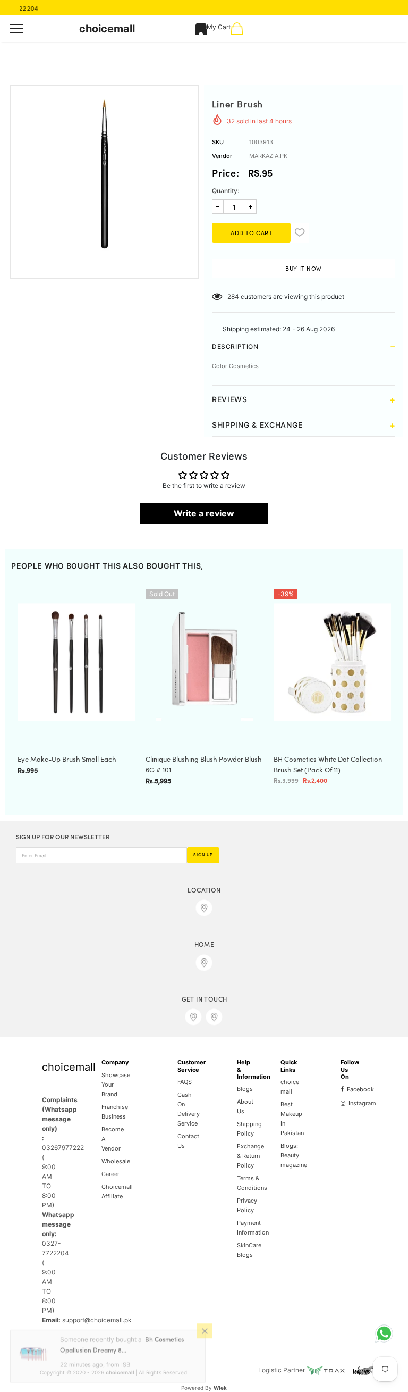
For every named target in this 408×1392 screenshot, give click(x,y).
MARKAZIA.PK (268, 156)
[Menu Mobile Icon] (16, 28)
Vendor (222, 156)
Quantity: (225, 191)
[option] (104, 174)
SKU (218, 142)
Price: (226, 174)
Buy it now (303, 269)
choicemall (107, 28)
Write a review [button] (204, 513)
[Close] (204, 1339)
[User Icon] (201, 29)
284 (233, 297)
